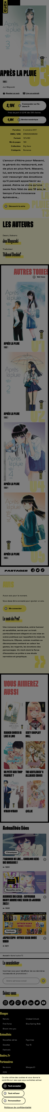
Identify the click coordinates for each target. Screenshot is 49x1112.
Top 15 (28, 1045)
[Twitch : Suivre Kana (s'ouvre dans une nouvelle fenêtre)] (18, 1004)
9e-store (6, 1067)
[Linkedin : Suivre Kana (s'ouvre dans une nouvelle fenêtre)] (31, 1004)
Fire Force (7, 1024)
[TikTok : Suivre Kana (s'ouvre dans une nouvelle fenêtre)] (12, 1004)
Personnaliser (14, 1101)
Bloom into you (9, 1029)
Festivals (6, 1050)
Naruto (6, 1019)
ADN (5, 1072)
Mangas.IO (30, 1067)
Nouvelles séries (10, 1040)
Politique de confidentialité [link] (17, 1107)
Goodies (6, 1045)
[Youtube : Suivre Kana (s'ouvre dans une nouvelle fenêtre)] (43, 1004)
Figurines (30, 1040)
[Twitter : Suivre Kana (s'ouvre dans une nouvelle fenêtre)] (37, 1004)
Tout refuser (14, 1093)
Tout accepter (14, 1086)
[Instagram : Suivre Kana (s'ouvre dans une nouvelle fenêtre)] (5, 1004)
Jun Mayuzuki (9, 87)
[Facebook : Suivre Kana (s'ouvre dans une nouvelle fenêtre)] (24, 1004)
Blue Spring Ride (33, 1024)
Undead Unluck (32, 1019)
